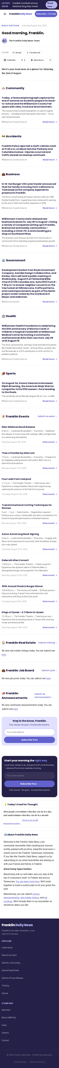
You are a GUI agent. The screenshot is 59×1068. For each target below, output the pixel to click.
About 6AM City (9, 1017)
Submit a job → (49, 670)
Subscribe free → (29, 783)
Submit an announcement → (44, 696)
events (36, 894)
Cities (4, 1025)
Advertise (6, 1010)
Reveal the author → (13, 824)
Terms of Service (37, 1062)
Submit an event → (47, 416)
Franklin (20, 14)
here (4, 654)
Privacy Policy (20, 1062)
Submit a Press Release (12, 978)
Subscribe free (29, 739)
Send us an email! (30, 820)
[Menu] (5, 14)
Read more (49, 121)
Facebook (35, 52)
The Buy (5, 985)
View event (49, 442)
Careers (5, 1033)
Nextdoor (39, 60)
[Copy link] (50, 60)
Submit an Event (9, 955)
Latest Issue (7, 947)
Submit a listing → (47, 642)
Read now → (50, 5)
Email (18, 52)
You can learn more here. (28, 881)
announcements (11, 897)
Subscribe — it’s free (46, 14)
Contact (5, 1040)
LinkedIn (11, 60)
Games (5, 993)
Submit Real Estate (10, 970)
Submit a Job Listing (11, 963)
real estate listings (29, 897)
